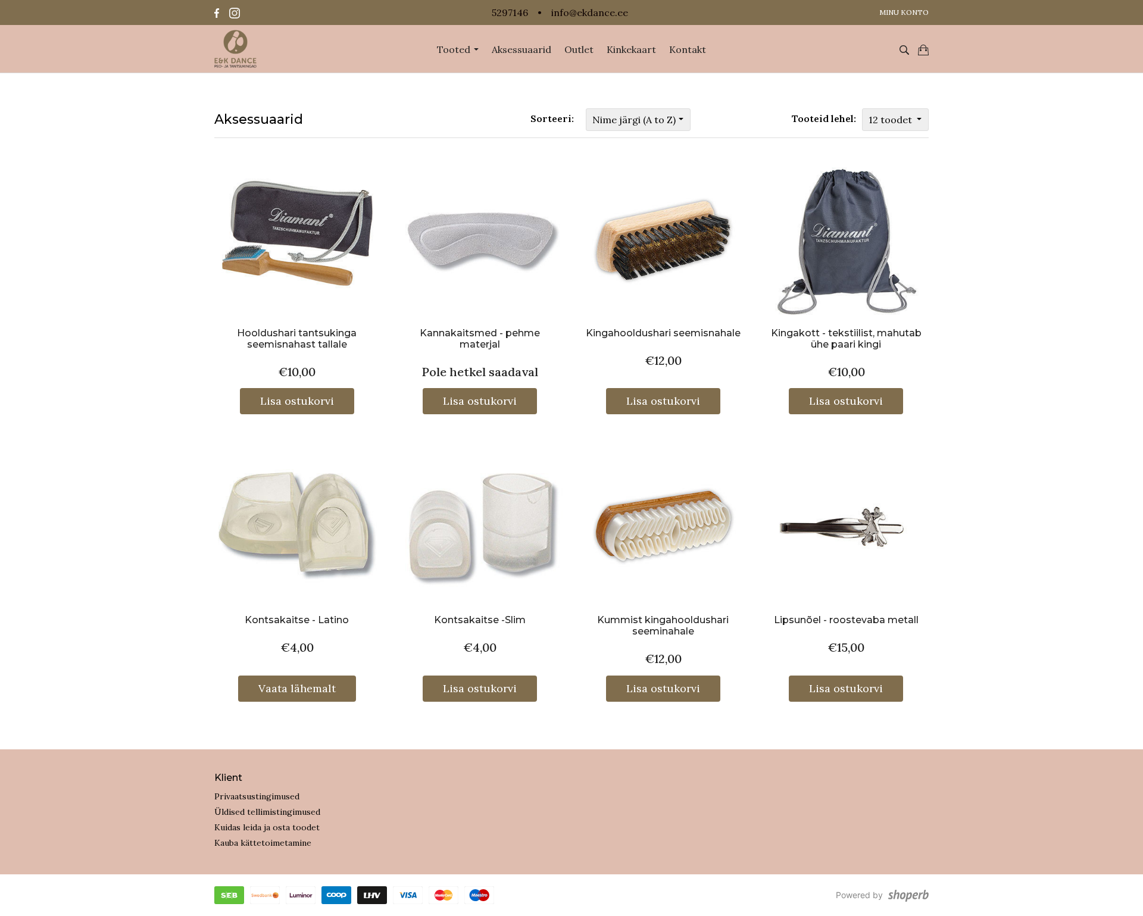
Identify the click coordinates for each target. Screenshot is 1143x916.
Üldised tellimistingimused (267, 811)
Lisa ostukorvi (297, 401)
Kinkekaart (631, 49)
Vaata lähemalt (297, 688)
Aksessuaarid (521, 49)
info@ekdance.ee (589, 12)
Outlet (579, 49)
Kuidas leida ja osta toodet (267, 827)
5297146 (510, 12)
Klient (228, 777)
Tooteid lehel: (824, 118)
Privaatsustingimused (256, 796)
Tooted (455, 49)
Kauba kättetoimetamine (262, 842)
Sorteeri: (552, 118)
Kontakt (687, 49)
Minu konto (904, 12)
